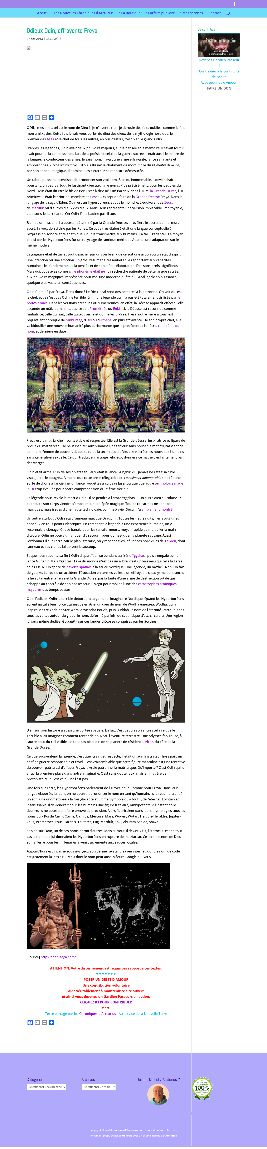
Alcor (149, 741)
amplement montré (157, 509)
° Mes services (191, 13)
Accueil (42, 13)
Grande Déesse (148, 196)
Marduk (37, 208)
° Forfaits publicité (160, 13)
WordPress (126, 1135)
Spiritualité (53, 39)
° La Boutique (129, 13)
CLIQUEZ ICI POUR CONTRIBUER (106, 1002)
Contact (214, 13)
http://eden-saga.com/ (58, 957)
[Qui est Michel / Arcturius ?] (158, 1094)
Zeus (168, 202)
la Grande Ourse (163, 191)
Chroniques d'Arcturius (98, 1013)
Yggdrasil (139, 555)
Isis (89, 320)
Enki (116, 308)
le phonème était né (89, 271)
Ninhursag (74, 320)
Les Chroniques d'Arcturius (122, 1130)
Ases (50, 139)
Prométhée (98, 308)
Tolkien (170, 541)
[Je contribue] (219, 45)
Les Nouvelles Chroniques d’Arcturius (83, 13)
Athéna (106, 320)
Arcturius (171, 1135)
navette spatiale (79, 567)
